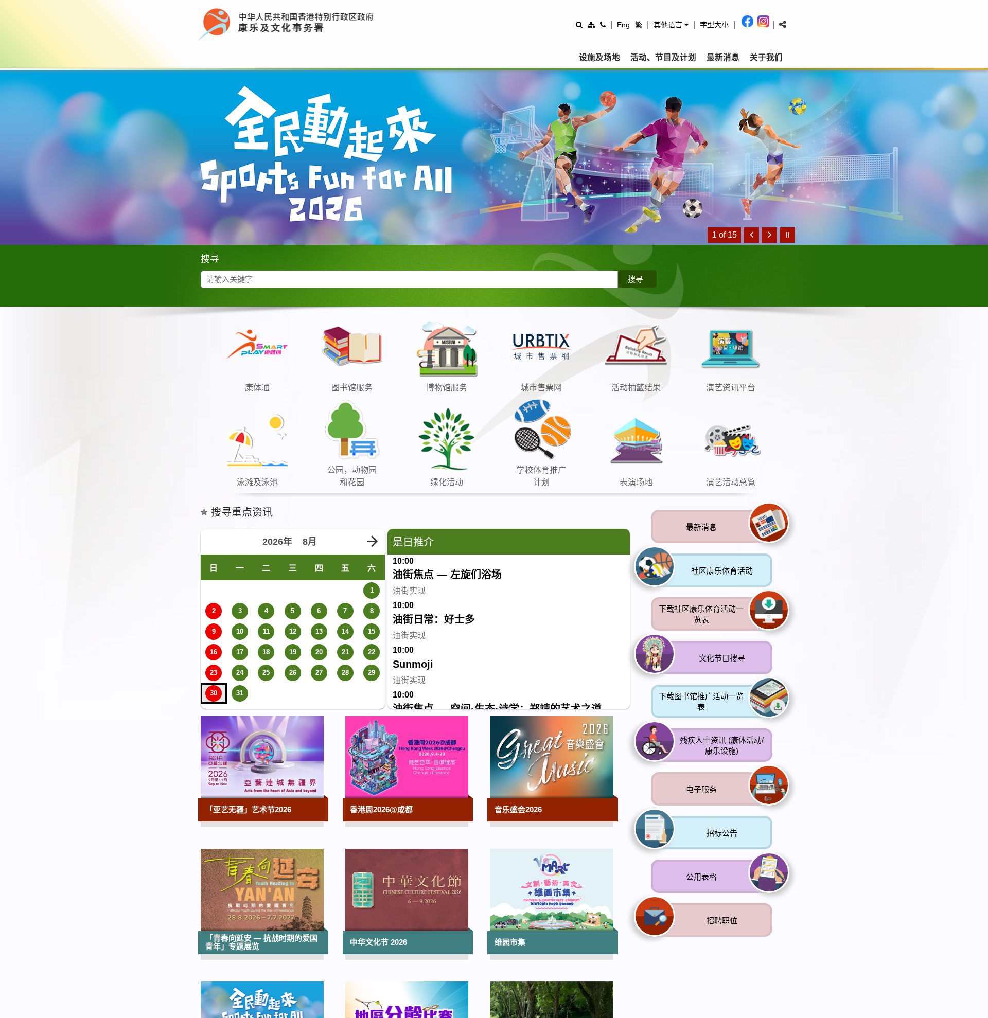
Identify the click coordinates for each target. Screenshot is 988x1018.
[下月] (372, 541)
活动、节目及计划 (663, 57)
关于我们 (766, 57)
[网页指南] (591, 24)
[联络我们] (603, 24)
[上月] (213, 541)
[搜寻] (579, 24)
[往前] (751, 235)
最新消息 (723, 57)
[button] (671, 25)
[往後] (769, 235)
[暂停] (787, 235)
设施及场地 (599, 57)
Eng (623, 25)
